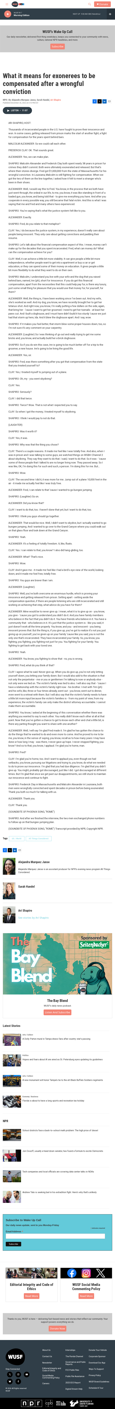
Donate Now (57, 1328)
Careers (45, 1383)
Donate (103, 4)
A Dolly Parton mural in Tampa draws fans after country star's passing (56, 1039)
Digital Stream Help (73, 1389)
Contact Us (47, 1356)
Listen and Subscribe (57, 1012)
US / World (16, 838)
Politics (25, 1055)
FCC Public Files (72, 1370)
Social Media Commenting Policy (51, 1377)
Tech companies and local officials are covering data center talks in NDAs (58, 1171)
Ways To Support (96, 1369)
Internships (70, 1350)
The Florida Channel (74, 1356)
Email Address (14, 1231)
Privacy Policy (95, 1375)
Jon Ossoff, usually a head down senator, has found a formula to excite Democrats (62, 1151)
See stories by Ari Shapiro (33, 917)
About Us (46, 1350)
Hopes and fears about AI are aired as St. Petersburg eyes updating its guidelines (62, 1059)
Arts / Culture (27, 1035)
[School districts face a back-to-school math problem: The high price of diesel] (12, 1135)
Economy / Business (30, 1096)
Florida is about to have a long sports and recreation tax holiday (53, 1100)
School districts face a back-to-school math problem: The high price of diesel (60, 1130)
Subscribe (57, 46)
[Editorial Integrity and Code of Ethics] (31, 1273)
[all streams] (111, 14)
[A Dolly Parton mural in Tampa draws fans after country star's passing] (12, 1040)
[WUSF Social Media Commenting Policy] (86, 1273)
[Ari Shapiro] (9, 914)
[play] (7, 14)
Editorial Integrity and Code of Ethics (31, 1287)
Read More (31, 1296)
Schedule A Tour (96, 1388)
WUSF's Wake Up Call (57, 32)
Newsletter (47, 1363)
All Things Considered (39, 838)
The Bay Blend (57, 1001)
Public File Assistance (74, 1376)
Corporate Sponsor (97, 1356)
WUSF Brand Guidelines (99, 1382)
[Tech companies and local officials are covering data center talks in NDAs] (12, 1176)
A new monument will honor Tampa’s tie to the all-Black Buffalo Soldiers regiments (62, 1080)
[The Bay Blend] (57, 964)
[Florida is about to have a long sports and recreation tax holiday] (12, 1102)
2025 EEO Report (73, 1383)
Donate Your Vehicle (98, 1350)
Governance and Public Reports (75, 1363)
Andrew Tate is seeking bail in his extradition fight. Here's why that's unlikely (59, 1192)
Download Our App (97, 1363)
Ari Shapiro (55, 99)
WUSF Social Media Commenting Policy (86, 1287)
